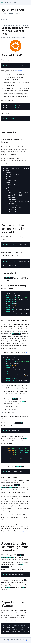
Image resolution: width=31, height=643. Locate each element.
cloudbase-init (22, 531)
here (27, 352)
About (15, 2)
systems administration (8, 37)
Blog (6, 2)
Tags (13, 19)
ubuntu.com (19, 71)
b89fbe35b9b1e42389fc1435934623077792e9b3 (15, 641)
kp (2, 2)
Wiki (10, 2)
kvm (23, 37)
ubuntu (18, 37)
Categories (5, 19)
